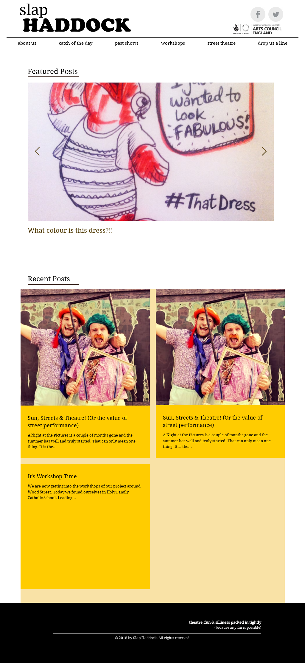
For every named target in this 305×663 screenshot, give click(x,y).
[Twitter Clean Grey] (275, 14)
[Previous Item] (37, 151)
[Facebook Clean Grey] (257, 14)
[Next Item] (264, 151)
